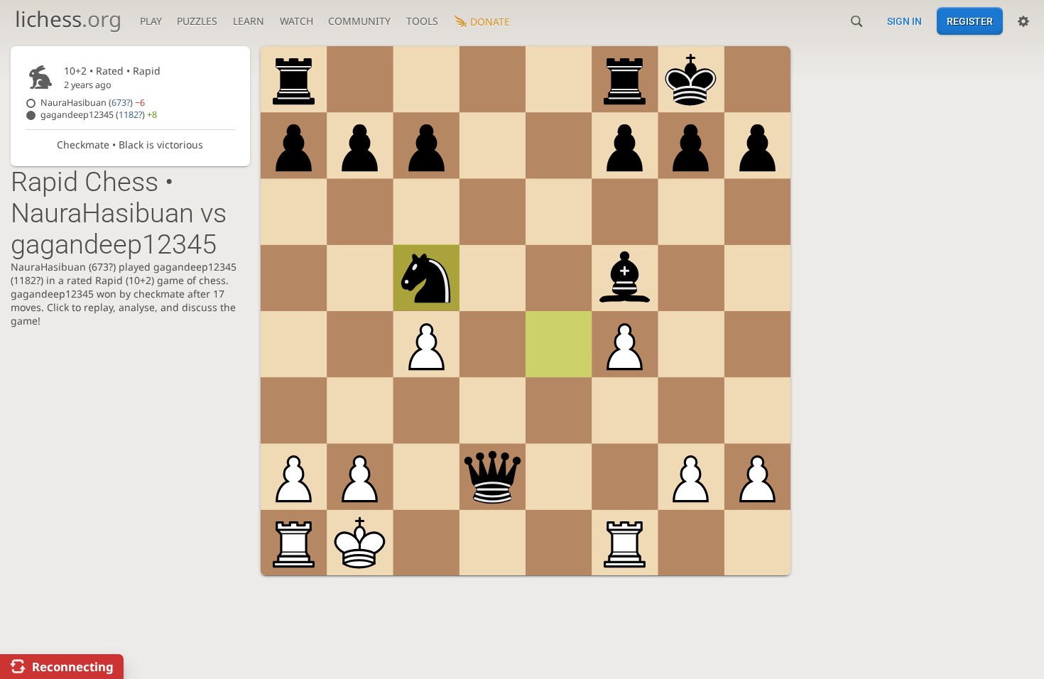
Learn (248, 21)
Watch (296, 21)
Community (359, 21)
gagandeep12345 (98, 115)
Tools (422, 21)
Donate (490, 21)
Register (970, 21)
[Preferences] (1023, 21)
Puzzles (197, 21)
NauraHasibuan (92, 103)
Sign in (904, 21)
